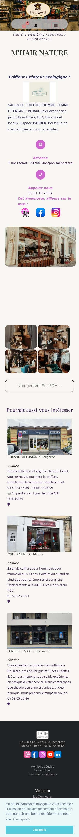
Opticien (13, 660)
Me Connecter (42, 796)
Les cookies (42, 770)
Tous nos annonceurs (42, 774)
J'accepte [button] (39, 829)
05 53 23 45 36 (18, 488)
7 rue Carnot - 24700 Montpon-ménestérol (40, 163)
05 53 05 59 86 (18, 698)
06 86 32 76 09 (42, 488)
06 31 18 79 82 (40, 193)
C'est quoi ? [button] (21, 819)
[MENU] (55, 25)
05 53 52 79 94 (18, 596)
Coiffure (13, 466)
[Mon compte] (36, 26)
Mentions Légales (42, 766)
